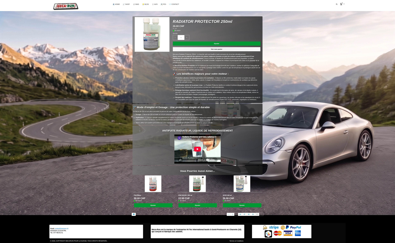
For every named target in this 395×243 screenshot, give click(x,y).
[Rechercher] (336, 4)
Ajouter (216, 43)
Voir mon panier (216, 49)
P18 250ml (137, 195)
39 (253, 214)
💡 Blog (145, 4)
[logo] (80, 6)
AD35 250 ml (227, 195)
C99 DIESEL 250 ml (185, 195)
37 (244, 214)
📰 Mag (136, 4)
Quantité (175, 33)
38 (248, 214)
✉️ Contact (174, 4)
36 (240, 214)
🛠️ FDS (163, 4)
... (236, 214)
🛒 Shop (126, 4)
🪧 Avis (155, 4)
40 (257, 214)
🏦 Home (116, 4)
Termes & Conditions (236, 241)
